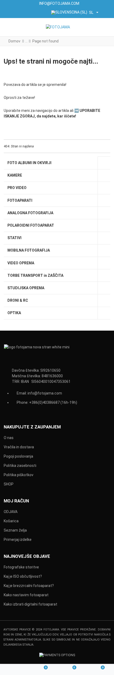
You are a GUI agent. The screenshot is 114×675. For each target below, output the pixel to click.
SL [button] (91, 12)
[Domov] (14, 670)
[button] (106, 27)
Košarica (11, 521)
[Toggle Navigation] (8, 27)
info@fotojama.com (45, 393)
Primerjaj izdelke (18, 539)
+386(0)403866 (42, 402)
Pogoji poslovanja (18, 456)
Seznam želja (15, 530)
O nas (9, 438)
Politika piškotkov (18, 475)
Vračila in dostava (19, 447)
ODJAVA (10, 512)
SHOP (9, 484)
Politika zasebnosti (20, 465)
